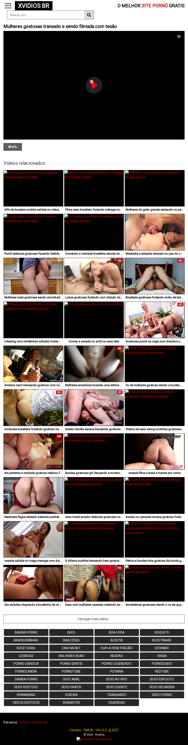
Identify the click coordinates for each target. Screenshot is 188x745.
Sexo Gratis (71, 687)
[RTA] (94, 739)
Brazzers (71, 640)
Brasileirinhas (26, 640)
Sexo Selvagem (161, 687)
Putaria (116, 671)
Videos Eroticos (26, 702)
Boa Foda (116, 632)
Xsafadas (116, 702)
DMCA (88, 730)
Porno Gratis (71, 663)
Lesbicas (26, 656)
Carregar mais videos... (94, 619)
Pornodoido (162, 663)
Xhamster (71, 702)
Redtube (162, 671)
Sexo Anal (71, 679)
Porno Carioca (26, 663)
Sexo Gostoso (26, 687)
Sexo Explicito (162, 679)
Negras (117, 656)
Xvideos (24, 722)
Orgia (162, 656)
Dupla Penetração (117, 648)
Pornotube (71, 671)
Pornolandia (26, 671)
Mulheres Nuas (71, 656)
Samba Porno (26, 679)
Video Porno (162, 695)
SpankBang (26, 695)
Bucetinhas (161, 640)
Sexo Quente (116, 687)
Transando (116, 695)
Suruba (71, 695)
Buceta (117, 640)
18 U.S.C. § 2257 (107, 730)
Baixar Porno (26, 632)
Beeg (71, 632)
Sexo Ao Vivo (116, 679)
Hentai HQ (40, 722)
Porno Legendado (116, 663)
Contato (75, 730)
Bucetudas (26, 648)
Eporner (162, 648)
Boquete (162, 632)
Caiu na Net (71, 648)
